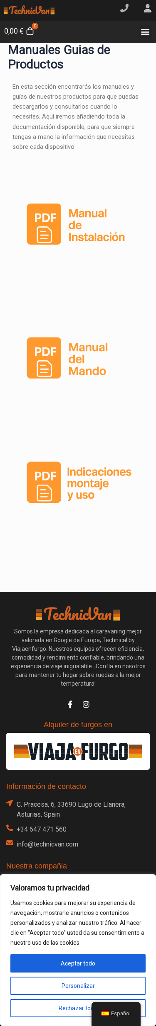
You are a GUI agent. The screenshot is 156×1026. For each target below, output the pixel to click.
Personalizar (78, 985)
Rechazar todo (78, 1008)
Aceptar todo (78, 963)
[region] (78, 950)
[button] (145, 32)
